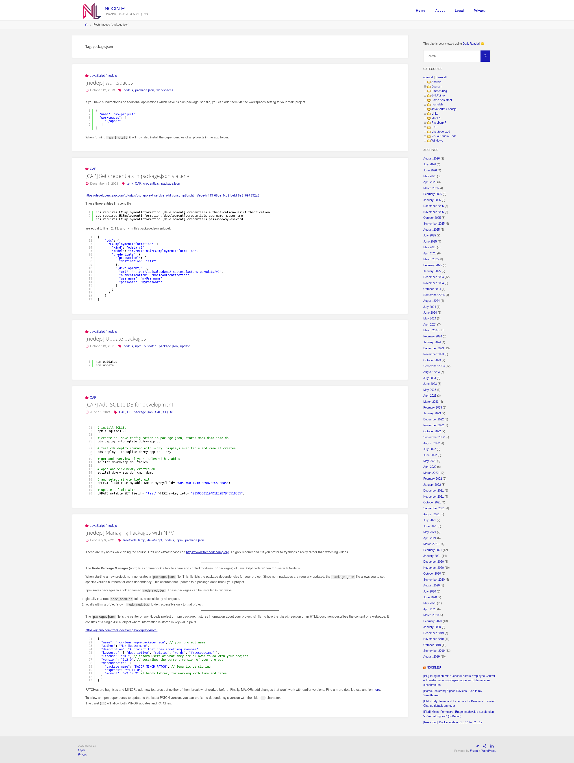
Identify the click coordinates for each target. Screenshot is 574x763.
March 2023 (431, 401)
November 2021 (433, 496)
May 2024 (429, 318)
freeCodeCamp (134, 540)
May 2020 (429, 603)
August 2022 (431, 443)
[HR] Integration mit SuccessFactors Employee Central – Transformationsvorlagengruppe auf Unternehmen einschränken (459, 680)
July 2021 (429, 520)
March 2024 (431, 330)
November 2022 (433, 425)
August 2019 (431, 656)
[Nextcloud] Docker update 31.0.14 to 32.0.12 (452, 722)
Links (434, 113)
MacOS (436, 118)
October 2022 (432, 431)
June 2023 (430, 383)
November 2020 (433, 567)
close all (441, 77)
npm (138, 346)
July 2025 (429, 235)
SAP (158, 412)
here (377, 689)
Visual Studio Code (443, 136)
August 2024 (431, 300)
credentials (151, 183)
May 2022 (429, 461)
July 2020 (429, 591)
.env (130, 183)
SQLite (168, 412)
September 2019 (434, 650)
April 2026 (429, 182)
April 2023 (429, 395)
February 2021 (432, 550)
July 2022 (429, 449)
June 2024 (430, 312)
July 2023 (429, 378)
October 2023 (432, 360)
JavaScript (154, 540)
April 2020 (429, 609)
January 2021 (432, 555)
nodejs (128, 90)
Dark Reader (471, 43)
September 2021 (434, 508)
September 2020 (434, 579)
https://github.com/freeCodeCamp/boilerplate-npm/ (121, 630)
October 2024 (432, 289)
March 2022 (431, 472)
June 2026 (430, 170)
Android (436, 82)
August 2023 (431, 372)
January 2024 (432, 342)
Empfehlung (439, 91)
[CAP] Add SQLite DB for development (129, 404)
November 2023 (433, 354)
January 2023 (432, 413)
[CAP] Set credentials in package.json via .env (137, 175)
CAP (93, 168)
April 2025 (429, 253)
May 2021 (429, 532)
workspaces (165, 90)
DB (129, 412)
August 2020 (431, 585)
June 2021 (430, 526)
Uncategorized (440, 131)
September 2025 (434, 223)
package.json (144, 90)
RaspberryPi (439, 122)
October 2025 (432, 217)
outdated (150, 346)
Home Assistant (441, 100)
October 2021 (432, 502)
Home (420, 10)
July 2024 (429, 306)
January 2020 (432, 627)
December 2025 (433, 206)
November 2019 (433, 639)
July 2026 (429, 164)
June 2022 (430, 455)
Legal (459, 10)
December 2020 (433, 561)
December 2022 (433, 419)
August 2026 (431, 158)
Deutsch (436, 86)
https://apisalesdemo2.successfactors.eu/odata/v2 (176, 271)
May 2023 (429, 389)
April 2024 (429, 324)
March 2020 (431, 615)
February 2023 (432, 407)
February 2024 (432, 336)
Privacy (480, 10)
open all (428, 77)
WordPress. (488, 751)
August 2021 (431, 514)
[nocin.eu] (92, 10)
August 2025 (431, 229)
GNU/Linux (438, 95)
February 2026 (432, 194)
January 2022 (432, 484)
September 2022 (434, 437)
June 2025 (430, 241)
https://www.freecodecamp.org (207, 552)
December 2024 (433, 277)
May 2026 (429, 176)
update (185, 346)
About (440, 10)
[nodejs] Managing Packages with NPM (130, 532)
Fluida (473, 751)
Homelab (437, 104)
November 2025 (433, 212)
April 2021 (429, 538)
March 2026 (431, 188)
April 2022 (429, 466)
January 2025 (432, 271)
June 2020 (430, 597)
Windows (437, 140)
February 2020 (432, 621)
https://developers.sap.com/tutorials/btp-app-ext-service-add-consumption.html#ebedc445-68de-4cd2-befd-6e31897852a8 (172, 195)
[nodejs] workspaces (109, 82)
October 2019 (432, 645)
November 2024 (433, 283)
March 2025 (431, 259)
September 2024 (434, 295)
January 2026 (432, 200)
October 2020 (432, 573)
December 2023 (433, 348)
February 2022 (432, 478)
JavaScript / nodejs (103, 75)
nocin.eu (116, 8)
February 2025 (432, 265)
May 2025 (429, 247)
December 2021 (433, 490)
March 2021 (431, 544)
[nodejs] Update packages (115, 338)
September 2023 (434, 366)
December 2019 (433, 633)
